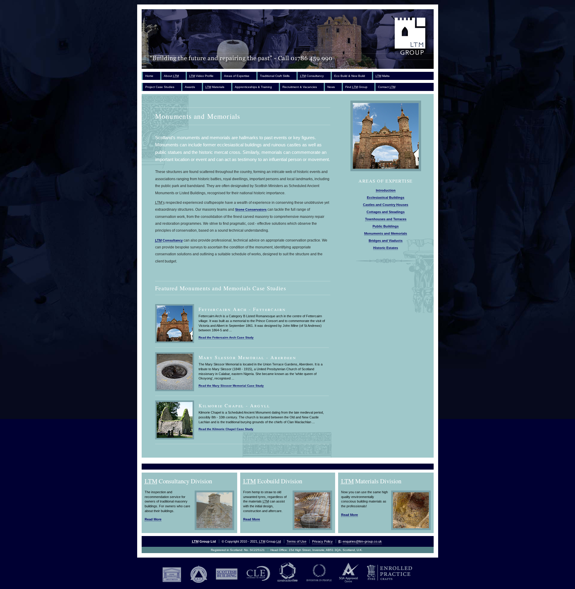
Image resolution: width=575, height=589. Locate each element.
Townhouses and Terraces (385, 219)
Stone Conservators (251, 209)
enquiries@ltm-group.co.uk (362, 541)
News (331, 87)
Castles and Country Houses (385, 205)
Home (149, 76)
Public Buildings (386, 226)
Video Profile (201, 76)
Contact (386, 87)
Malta (383, 76)
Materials (214, 87)
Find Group (356, 87)
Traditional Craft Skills (275, 76)
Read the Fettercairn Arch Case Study (226, 337)
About (171, 76)
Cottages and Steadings (386, 212)
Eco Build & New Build (349, 76)
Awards (190, 87)
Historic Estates (385, 248)
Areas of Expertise (236, 76)
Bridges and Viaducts (385, 240)
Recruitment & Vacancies (299, 87)
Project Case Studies (159, 87)
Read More (153, 519)
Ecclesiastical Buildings (385, 197)
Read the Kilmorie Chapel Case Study (226, 429)
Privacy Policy (322, 541)
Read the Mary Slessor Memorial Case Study (231, 385)
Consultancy (312, 76)
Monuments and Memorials (385, 233)
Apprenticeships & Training (253, 87)
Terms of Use (296, 541)
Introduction (386, 190)
